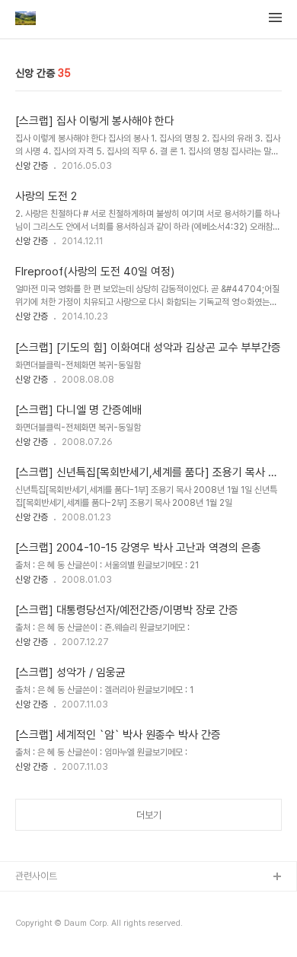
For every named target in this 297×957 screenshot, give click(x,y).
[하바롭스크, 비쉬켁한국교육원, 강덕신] (25, 19)
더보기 (148, 815)
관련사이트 (36, 876)
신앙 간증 (31, 166)
